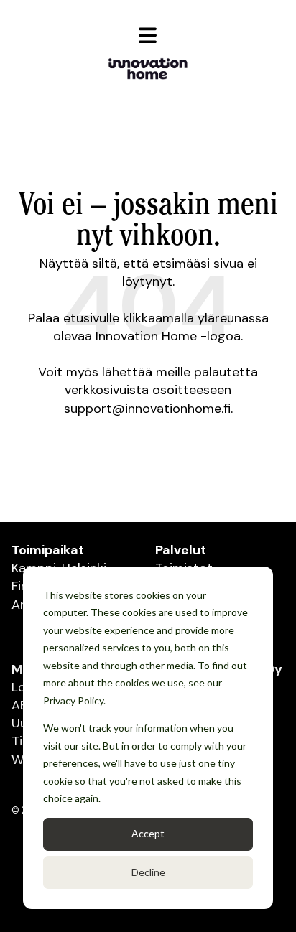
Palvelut (180, 550)
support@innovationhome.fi (147, 408)
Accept (148, 833)
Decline (148, 872)
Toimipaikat (47, 550)
